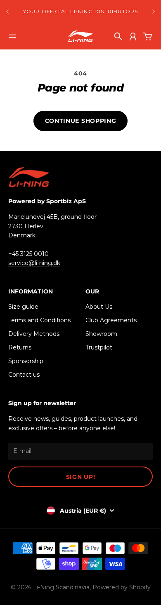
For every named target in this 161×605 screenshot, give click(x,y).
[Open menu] (12, 36)
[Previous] (7, 11)
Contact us (24, 374)
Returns (19, 347)
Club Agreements (111, 320)
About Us (98, 306)
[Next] (153, 11)
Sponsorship (25, 361)
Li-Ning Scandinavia (61, 587)
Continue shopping (80, 120)
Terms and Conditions (39, 320)
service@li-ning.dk (34, 263)
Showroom (101, 334)
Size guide (23, 306)
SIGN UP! (80, 477)
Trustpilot (98, 347)
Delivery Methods (33, 334)
